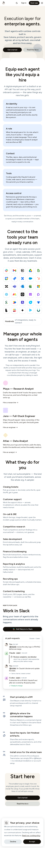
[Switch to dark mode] (17, 3)
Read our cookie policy (31, 835)
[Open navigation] (42, 3)
